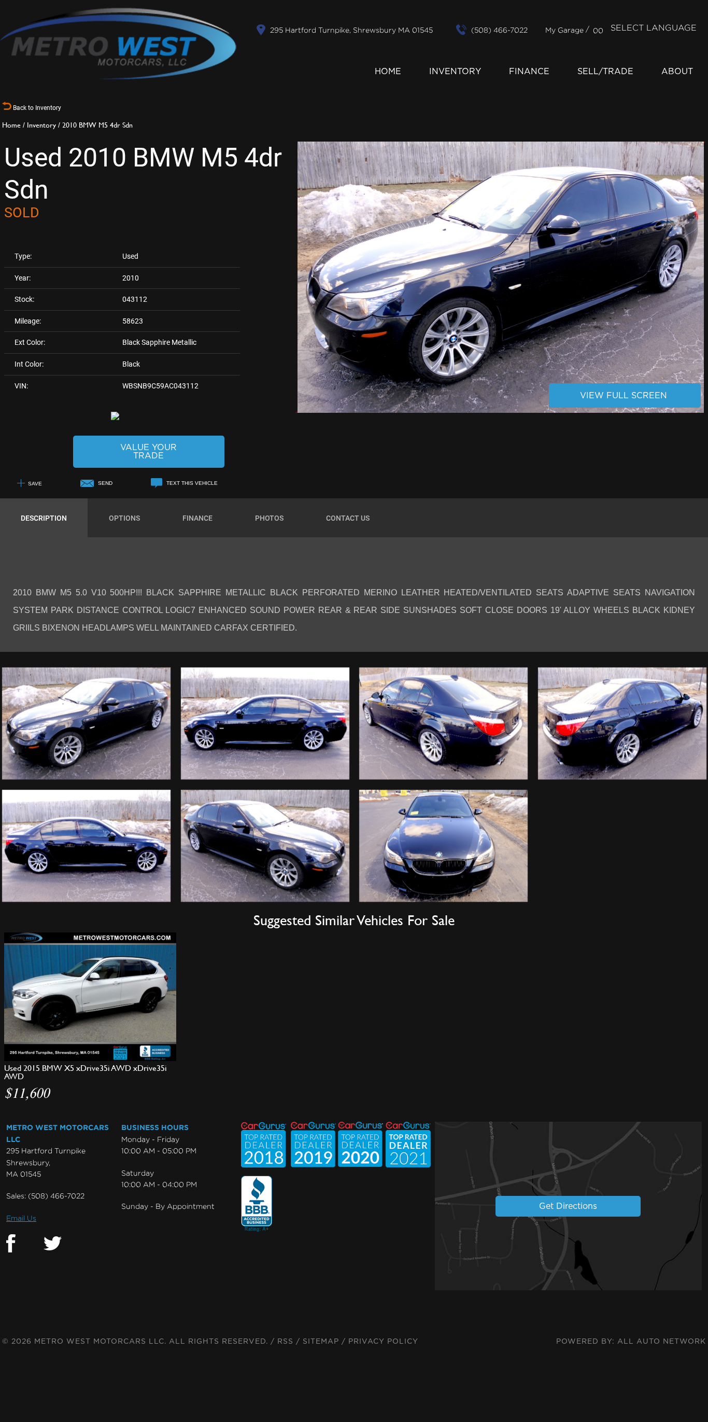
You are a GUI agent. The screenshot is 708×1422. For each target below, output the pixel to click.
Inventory (455, 71)
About (677, 71)
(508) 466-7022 (56, 1196)
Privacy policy (383, 1341)
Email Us (21, 1218)
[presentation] (44, 517)
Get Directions (568, 1206)
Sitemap (321, 1341)
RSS (285, 1341)
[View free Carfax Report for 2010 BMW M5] (148, 415)
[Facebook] (11, 1243)
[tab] (44, 517)
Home (388, 71)
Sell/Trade (605, 71)
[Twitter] (53, 1243)
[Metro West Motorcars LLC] (118, 43)
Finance (529, 71)
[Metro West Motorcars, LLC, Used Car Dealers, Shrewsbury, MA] (256, 1204)
